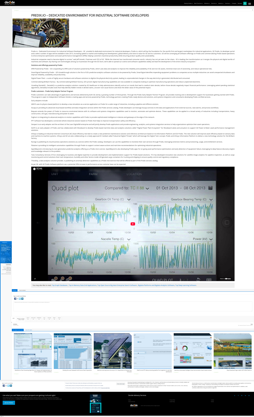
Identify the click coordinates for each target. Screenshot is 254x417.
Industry (220, 3)
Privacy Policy (172, 400)
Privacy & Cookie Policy (105, 387)
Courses (227, 3)
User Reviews (8, 272)
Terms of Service (131, 401)
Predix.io (251, 325)
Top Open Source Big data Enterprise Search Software (117, 285)
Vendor (212, 401)
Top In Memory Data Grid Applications (83, 285)
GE (238, 325)
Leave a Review (22, 290)
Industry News (15, 325)
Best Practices (197, 3)
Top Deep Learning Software (185, 285)
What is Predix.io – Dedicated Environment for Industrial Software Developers (6, 269)
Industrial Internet (243, 325)
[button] (15, 298)
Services (213, 3)
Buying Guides (187, 3)
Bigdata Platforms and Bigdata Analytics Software (156, 285)
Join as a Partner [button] (9, 403)
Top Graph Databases (60, 285)
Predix (248, 325)
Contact (212, 400)
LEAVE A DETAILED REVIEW (6, 273)
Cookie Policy (172, 401)
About (129, 400)
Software (206, 3)
